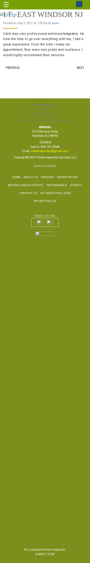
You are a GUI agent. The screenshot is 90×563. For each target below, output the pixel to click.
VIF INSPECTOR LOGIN (55, 193)
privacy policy (45, 201)
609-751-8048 (50, 147)
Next (80, 67)
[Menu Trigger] (6, 4)
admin (55, 23)
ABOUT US (30, 177)
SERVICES (47, 177)
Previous (13, 67)
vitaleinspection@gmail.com (49, 151)
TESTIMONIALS (56, 185)
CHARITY (76, 185)
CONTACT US (28, 193)
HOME (16, 177)
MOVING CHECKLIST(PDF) (26, 185)
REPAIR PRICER (67, 177)
